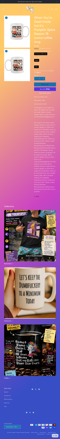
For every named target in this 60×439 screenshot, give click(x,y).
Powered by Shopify (25, 432)
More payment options (45, 93)
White (36, 60)
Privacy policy (43, 432)
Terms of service (52, 432)
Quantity (36, 75)
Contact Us (7, 395)
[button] (3, 9)
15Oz (36, 66)
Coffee (6, 378)
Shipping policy (41, 434)
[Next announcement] (57, 1)
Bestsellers (8, 263)
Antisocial (7, 321)
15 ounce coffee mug (40, 53)
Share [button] (37, 196)
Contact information (51, 434)
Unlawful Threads (15, 432)
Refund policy (8, 399)
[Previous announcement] (3, 1)
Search (6, 392)
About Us (7, 403)
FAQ (5, 406)
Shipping (36, 48)
